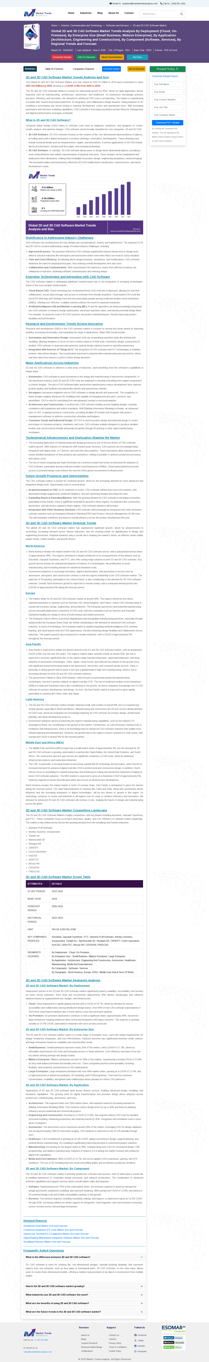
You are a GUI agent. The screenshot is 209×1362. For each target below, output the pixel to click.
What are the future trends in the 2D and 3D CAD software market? (63, 1312)
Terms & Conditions (118, 1347)
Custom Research (89, 1343)
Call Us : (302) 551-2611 (174, 3)
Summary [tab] (30, 69)
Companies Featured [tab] (83, 69)
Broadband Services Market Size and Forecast (46, 1242)
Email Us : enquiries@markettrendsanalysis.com (135, 3)
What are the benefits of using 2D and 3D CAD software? (57, 1303)
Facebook (142, 1335)
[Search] (181, 13)
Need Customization (112, 57)
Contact (129, 13)
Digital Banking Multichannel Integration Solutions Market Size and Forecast (61, 1238)
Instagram (142, 1351)
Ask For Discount (86, 57)
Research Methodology (91, 1347)
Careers (112, 1339)
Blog (100, 13)
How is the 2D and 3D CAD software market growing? (55, 1286)
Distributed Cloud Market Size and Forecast (45, 1226)
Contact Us (114, 1335)
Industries (86, 13)
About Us (113, 13)
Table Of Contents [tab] (54, 69)
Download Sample (62, 57)
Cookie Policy (115, 1351)
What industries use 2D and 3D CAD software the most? (57, 1295)
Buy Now (137, 57)
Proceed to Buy (166, 69)
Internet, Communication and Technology (81, 25)
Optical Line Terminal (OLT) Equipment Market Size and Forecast (56, 1234)
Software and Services (117, 25)
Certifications (87, 1351)
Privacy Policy (115, 1343)
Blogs (83, 1339)
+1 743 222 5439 (41, 1340)
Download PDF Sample (167, 122)
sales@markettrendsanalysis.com (37, 1352)
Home (71, 13)
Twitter (141, 1340)
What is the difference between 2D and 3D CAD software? (58, 1257)
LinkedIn (141, 1346)
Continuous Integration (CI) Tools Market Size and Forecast (53, 1230)
